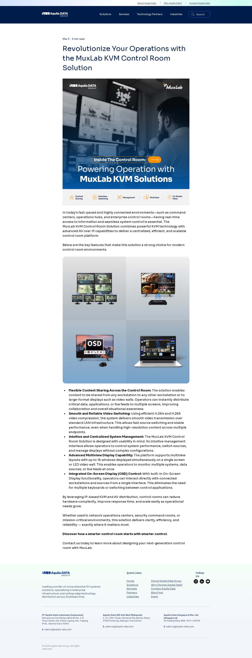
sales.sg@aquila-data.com (180, 626)
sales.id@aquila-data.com (57, 629)
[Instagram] (196, 581)
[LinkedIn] (202, 581)
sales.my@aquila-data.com (119, 626)
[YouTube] (208, 581)
